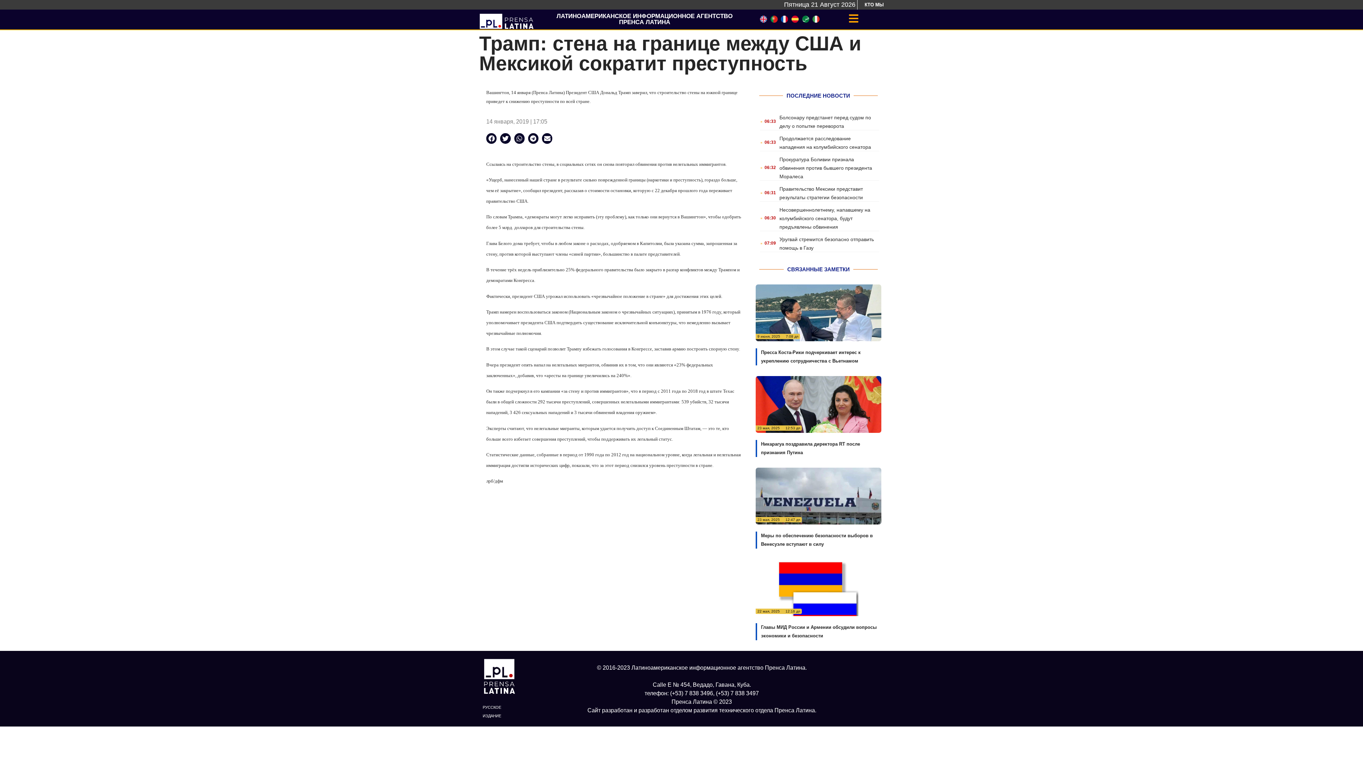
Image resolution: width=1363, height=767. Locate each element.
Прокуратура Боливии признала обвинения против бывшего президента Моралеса (825, 168)
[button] (491, 138)
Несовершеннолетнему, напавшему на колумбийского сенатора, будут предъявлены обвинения (824, 218)
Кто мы (874, 4)
